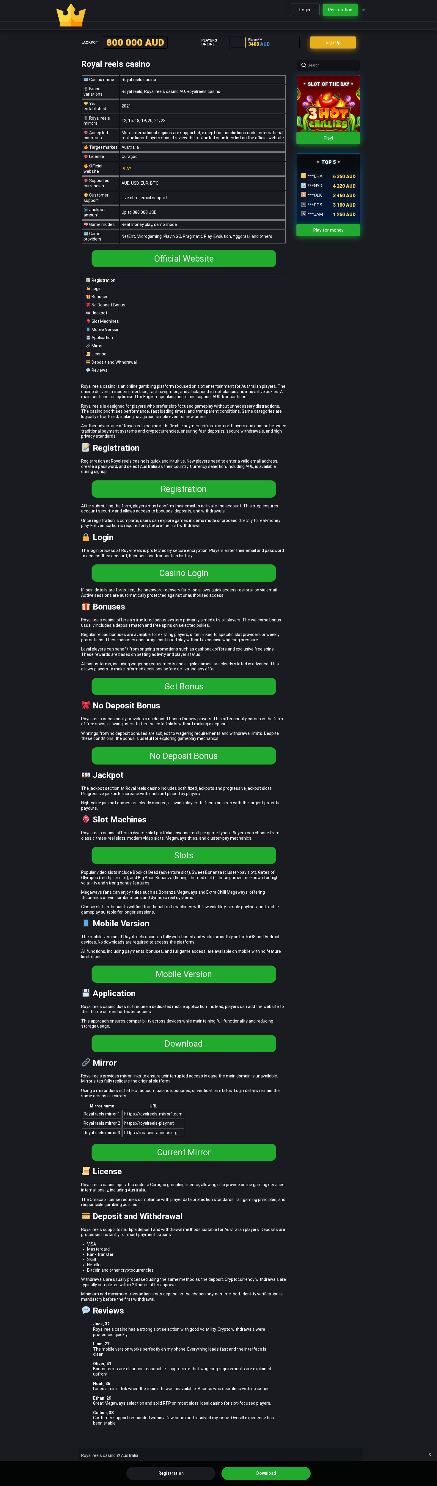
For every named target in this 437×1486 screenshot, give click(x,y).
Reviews (99, 370)
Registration (103, 280)
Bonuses (100, 296)
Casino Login (183, 573)
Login (96, 288)
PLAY (126, 168)
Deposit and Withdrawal (114, 362)
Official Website (184, 259)
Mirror (97, 346)
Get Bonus (184, 686)
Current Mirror (184, 1152)
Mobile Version (105, 329)
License (98, 354)
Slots (184, 855)
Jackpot (99, 313)
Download (184, 1044)
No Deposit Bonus (108, 305)
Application (102, 337)
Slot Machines (105, 321)
